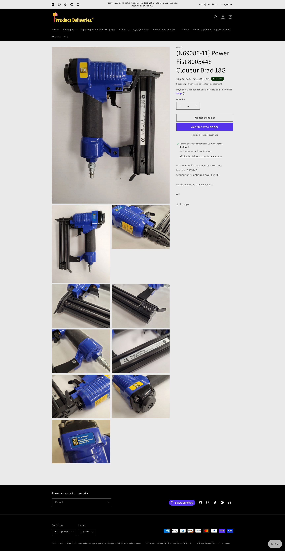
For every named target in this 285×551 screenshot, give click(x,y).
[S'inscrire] (107, 502)
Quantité (180, 99)
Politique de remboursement (129, 543)
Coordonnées (224, 543)
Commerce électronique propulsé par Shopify (94, 543)
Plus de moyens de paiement (205, 135)
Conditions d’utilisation (182, 543)
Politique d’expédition (206, 543)
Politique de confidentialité (157, 543)
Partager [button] (184, 204)
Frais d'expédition (184, 84)
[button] (70, 29)
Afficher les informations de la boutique (201, 156)
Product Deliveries (67, 543)
